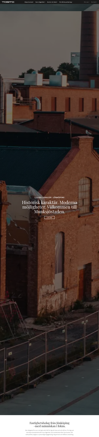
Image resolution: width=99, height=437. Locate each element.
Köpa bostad (29, 2)
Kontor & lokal (52, 2)
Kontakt (93, 2)
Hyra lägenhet (40, 2)
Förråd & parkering (65, 2)
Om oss (86, 2)
